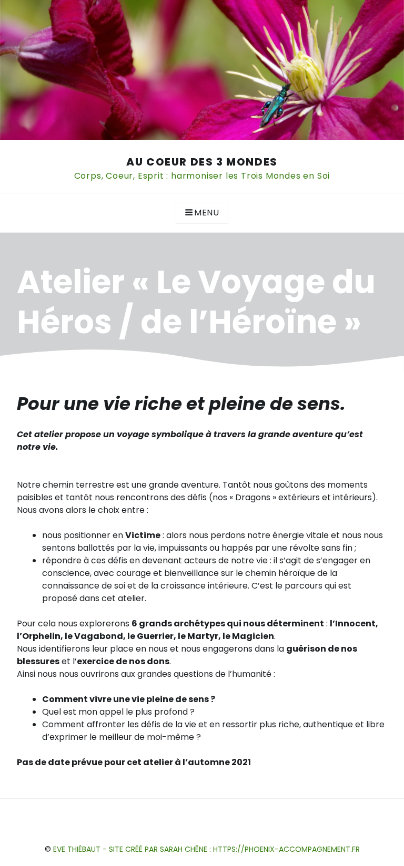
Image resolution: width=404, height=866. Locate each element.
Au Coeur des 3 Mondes (202, 161)
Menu (206, 213)
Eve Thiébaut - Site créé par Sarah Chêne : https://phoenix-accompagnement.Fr (206, 849)
